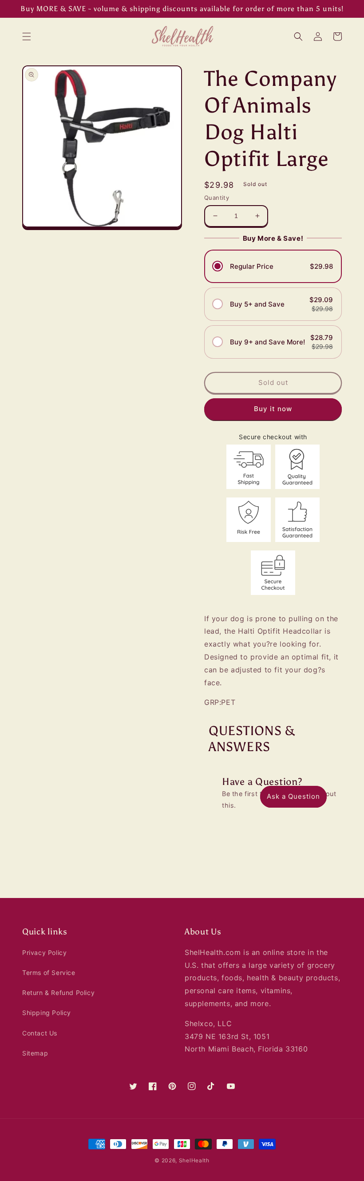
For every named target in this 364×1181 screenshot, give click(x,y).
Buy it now (273, 408)
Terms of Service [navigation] (48, 972)
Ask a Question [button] (293, 796)
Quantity (216, 197)
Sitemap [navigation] (35, 1053)
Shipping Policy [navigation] (46, 1012)
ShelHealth (194, 1160)
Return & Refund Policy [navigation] (58, 992)
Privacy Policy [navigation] (44, 952)
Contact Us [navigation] (39, 1033)
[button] (26, 36)
